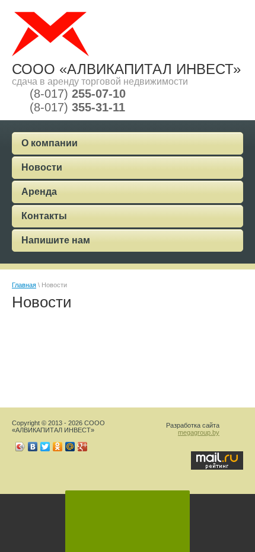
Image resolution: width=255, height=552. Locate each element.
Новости (41, 167)
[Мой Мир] (70, 446)
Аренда (39, 192)
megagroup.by (198, 432)
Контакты (44, 216)
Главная (24, 284)
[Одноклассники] (58, 446)
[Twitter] (45, 446)
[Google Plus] (82, 446)
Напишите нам (55, 240)
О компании (49, 143)
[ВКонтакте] (33, 446)
